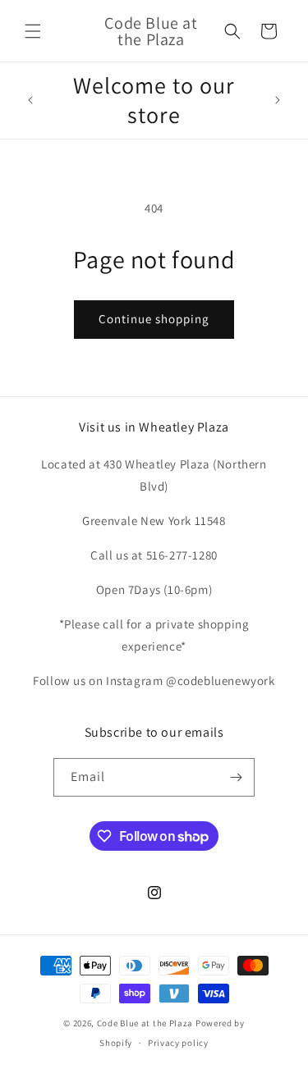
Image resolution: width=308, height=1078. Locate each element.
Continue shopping (154, 319)
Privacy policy (178, 1042)
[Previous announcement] (30, 100)
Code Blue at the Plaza (145, 1023)
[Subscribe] (236, 777)
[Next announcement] (278, 100)
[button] (33, 31)
